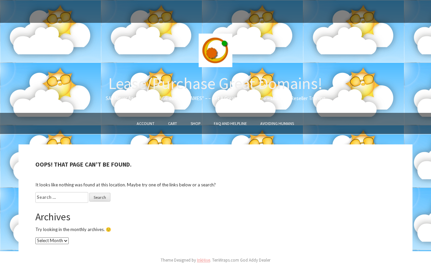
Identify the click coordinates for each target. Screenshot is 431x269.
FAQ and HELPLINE (230, 123)
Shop (195, 123)
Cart (172, 123)
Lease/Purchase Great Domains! (215, 83)
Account (146, 123)
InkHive (203, 260)
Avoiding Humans (277, 123)
